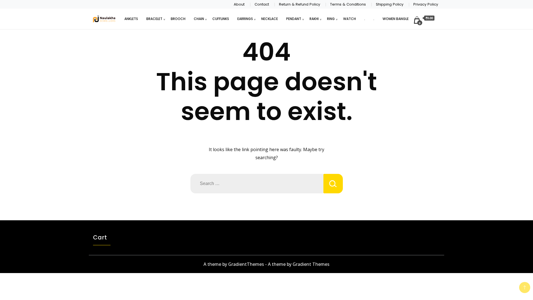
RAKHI (314, 18)
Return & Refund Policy (299, 4)
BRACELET (154, 18)
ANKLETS (131, 18)
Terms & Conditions (348, 4)
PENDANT (293, 18)
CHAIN (199, 18)
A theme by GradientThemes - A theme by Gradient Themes (266, 264)
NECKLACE (269, 18)
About (239, 4)
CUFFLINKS (220, 18)
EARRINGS (245, 18)
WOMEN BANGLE (396, 18)
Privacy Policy (425, 4)
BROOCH (178, 18)
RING (331, 18)
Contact (262, 4)
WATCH (349, 18)
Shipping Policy (389, 4)
